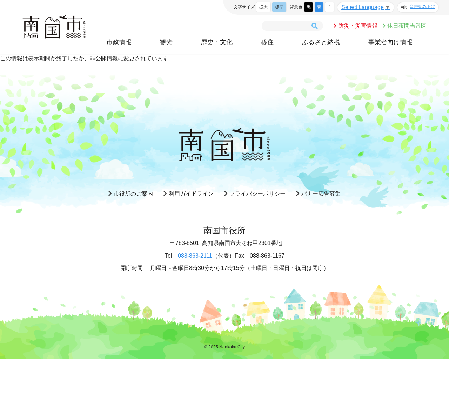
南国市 (54, 27)
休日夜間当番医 (407, 26)
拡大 (263, 7)
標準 (279, 7)
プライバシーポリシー (257, 194)
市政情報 (119, 42)
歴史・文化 (217, 42)
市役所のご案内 (133, 194)
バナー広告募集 (321, 194)
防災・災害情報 (357, 26)
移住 (267, 42)
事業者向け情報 (390, 42)
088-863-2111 (195, 256)
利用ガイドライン (191, 194)
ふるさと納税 (321, 42)
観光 (166, 42)
